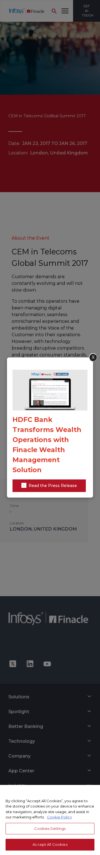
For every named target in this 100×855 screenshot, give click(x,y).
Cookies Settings (50, 828)
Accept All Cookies (49, 844)
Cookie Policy (59, 817)
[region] (50, 820)
